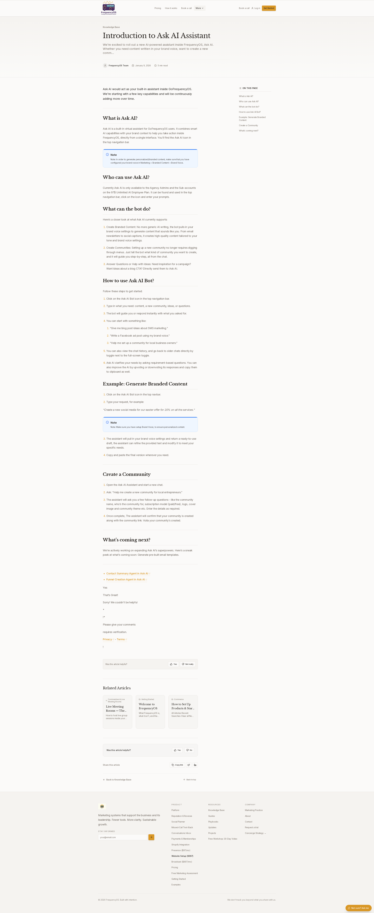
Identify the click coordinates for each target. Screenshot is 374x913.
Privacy (107, 639)
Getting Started (179, 879)
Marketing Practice (254, 810)
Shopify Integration (180, 844)
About (248, 816)
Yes (175, 664)
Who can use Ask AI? (249, 101)
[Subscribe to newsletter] (151, 837)
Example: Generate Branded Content (252, 118)
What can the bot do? (249, 106)
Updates (212, 827)
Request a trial (251, 827)
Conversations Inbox (181, 833)
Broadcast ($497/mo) (182, 861)
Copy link (179, 765)
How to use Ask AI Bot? (250, 112)
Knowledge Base (111, 27)
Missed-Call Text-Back (182, 827)
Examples (176, 884)
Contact (248, 821)
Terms (121, 639)
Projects (212, 833)
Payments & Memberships (184, 839)
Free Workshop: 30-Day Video (222, 839)
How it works (171, 8)
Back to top (191, 780)
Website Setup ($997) (182, 856)
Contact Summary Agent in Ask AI (127, 573)
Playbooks (213, 821)
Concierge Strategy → (255, 833)
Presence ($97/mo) (181, 850)
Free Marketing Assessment (185, 873)
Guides (211, 816)
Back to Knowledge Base (118, 779)
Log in (257, 8)
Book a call (186, 8)
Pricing (158, 8)
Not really (189, 664)
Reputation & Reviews (182, 816)
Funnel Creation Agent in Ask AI (125, 579)
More (198, 8)
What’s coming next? (248, 130)
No (191, 750)
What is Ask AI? (246, 96)
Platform (175, 810)
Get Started (269, 8)
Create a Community (248, 125)
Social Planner (178, 821)
